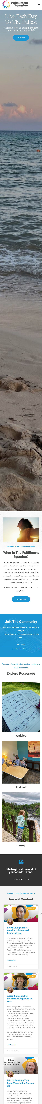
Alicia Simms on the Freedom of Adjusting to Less (19, 999)
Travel (21, 846)
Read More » (11, 960)
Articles (21, 735)
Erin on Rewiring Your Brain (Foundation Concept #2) (20, 1083)
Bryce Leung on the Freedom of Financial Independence (18, 930)
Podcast (21, 787)
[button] (38, 4)
